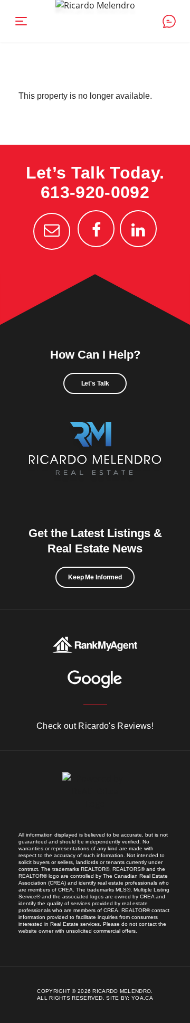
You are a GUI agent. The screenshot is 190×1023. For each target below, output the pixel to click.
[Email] (51, 231)
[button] (21, 21)
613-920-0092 (95, 192)
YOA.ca (142, 998)
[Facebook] (96, 228)
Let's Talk (95, 383)
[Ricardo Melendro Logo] (95, 460)
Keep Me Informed (95, 577)
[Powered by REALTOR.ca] (95, 801)
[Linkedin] (138, 228)
